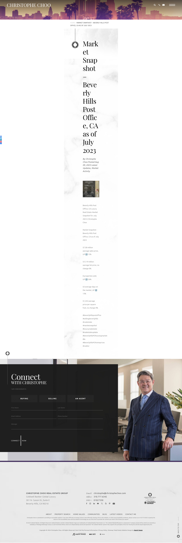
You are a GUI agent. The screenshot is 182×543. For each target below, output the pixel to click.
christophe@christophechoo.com (110, 493)
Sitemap (110, 530)
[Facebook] (86, 503)
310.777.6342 (100, 497)
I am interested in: (18, 389)
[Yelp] (106, 503)
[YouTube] (98, 503)
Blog (105, 514)
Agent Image (138, 530)
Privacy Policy (103, 530)
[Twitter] (102, 503)
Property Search (62, 514)
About (49, 514)
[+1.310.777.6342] (159, 5)
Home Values (79, 514)
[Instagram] (90, 503)
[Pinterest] (109, 503)
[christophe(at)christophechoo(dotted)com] (163, 5)
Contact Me (130, 514)
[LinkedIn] (94, 503)
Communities (94, 514)
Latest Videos (116, 514)
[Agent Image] (79, 535)
